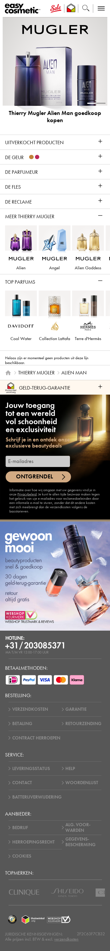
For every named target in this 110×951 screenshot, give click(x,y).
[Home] (8, 373)
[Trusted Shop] (71, 8)
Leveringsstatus (31, 768)
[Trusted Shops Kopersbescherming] (12, 919)
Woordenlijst (81, 782)
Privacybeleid (27, 494)
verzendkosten (66, 939)
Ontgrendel (34, 476)
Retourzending (83, 723)
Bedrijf (20, 827)
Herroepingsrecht (33, 842)
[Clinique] (24, 892)
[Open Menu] (23, 8)
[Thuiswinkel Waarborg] (33, 919)
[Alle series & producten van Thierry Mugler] (55, 29)
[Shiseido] (67, 892)
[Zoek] (85, 8)
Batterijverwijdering (37, 797)
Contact (22, 782)
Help (70, 768)
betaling (22, 723)
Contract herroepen (36, 738)
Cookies (21, 856)
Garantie (76, 709)
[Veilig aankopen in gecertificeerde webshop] (59, 919)
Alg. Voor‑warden (78, 827)
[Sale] (55, 8)
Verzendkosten (30, 709)
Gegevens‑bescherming (80, 841)
